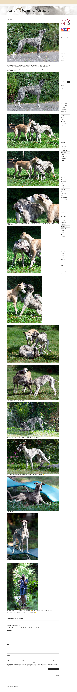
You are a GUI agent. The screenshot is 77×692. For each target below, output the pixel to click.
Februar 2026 (63, 99)
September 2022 (64, 179)
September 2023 (64, 156)
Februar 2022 (63, 193)
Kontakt (48, 2)
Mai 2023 (62, 164)
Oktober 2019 (63, 247)
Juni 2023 (62, 162)
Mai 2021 (62, 210)
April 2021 (63, 212)
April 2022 (63, 189)
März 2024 (63, 144)
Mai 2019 (62, 257)
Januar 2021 (63, 218)
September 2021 (64, 203)
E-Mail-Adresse (10, 649)
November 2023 (64, 152)
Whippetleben (20, 618)
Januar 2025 (63, 125)
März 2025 (63, 121)
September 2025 (64, 109)
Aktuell (5, 2)
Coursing (62, 64)
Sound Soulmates (25, 2)
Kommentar (9, 630)
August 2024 (63, 134)
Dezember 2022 (64, 173)
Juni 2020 (63, 232)
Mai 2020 (62, 234)
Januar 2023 (63, 171)
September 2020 (64, 226)
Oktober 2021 (63, 201)
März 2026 (63, 97)
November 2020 (64, 222)
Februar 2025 (63, 123)
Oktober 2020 (63, 224)
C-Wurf (62, 62)
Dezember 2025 (64, 103)
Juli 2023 (62, 160)
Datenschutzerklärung (41, 665)
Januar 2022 (63, 195)
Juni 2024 (62, 138)
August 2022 (63, 181)
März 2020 (63, 238)
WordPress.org (63, 273)
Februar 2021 (63, 216)
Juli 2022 (62, 183)
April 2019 (63, 259)
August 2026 (63, 88)
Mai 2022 (62, 187)
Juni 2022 (62, 185)
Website (8, 655)
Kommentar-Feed (64, 271)
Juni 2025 (62, 115)
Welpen (34, 2)
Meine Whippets (13, 2)
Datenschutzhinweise (10, 686)
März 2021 (63, 214)
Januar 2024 (63, 148)
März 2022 (63, 191)
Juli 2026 (62, 90)
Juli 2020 (62, 230)
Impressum (16, 686)
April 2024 (63, 142)
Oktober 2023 (63, 154)
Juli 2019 (62, 253)
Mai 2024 (62, 140)
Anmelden (63, 267)
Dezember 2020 (64, 220)
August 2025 (63, 111)
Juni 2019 (62, 255)
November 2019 (64, 245)
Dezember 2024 (64, 127)
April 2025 (63, 119)
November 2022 (64, 175)
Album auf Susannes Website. (46, 610)
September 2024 (64, 132)
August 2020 (63, 228)
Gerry (62, 45)
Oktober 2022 (63, 177)
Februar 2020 (63, 240)
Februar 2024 (63, 146)
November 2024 (64, 129)
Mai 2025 (62, 117)
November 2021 (64, 199)
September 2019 (64, 249)
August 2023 (63, 158)
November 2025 (64, 105)
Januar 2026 (63, 101)
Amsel (62, 56)
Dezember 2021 (64, 197)
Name (8, 644)
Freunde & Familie (12, 618)
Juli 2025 (62, 113)
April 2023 (63, 166)
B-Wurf (62, 60)
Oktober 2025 (63, 107)
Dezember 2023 (64, 150)
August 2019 (63, 251)
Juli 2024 (62, 136)
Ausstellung (63, 58)
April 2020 (63, 236)
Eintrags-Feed (63, 269)
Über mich (41, 2)
